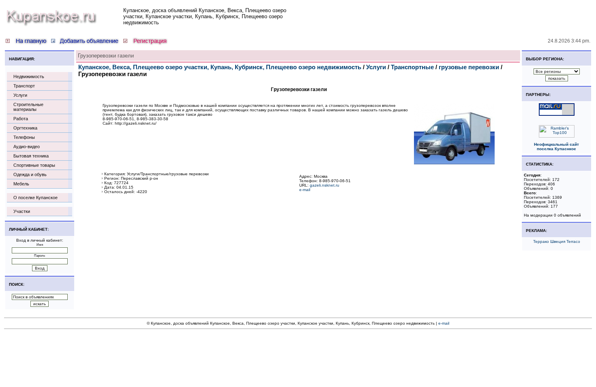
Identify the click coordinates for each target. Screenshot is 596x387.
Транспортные (412, 67)
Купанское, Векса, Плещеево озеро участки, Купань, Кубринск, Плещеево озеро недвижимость (219, 67)
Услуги (20, 95)
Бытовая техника (31, 155)
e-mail (304, 189)
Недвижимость (28, 76)
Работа (20, 118)
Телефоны (24, 137)
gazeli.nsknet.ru (324, 185)
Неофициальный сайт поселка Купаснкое (556, 146)
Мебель (21, 183)
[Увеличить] (454, 163)
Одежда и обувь (30, 174)
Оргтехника (25, 127)
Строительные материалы (28, 107)
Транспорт (24, 85)
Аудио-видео (26, 146)
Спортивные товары (34, 165)
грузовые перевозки (469, 67)
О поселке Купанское (35, 197)
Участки (21, 211)
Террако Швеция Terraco (556, 241)
